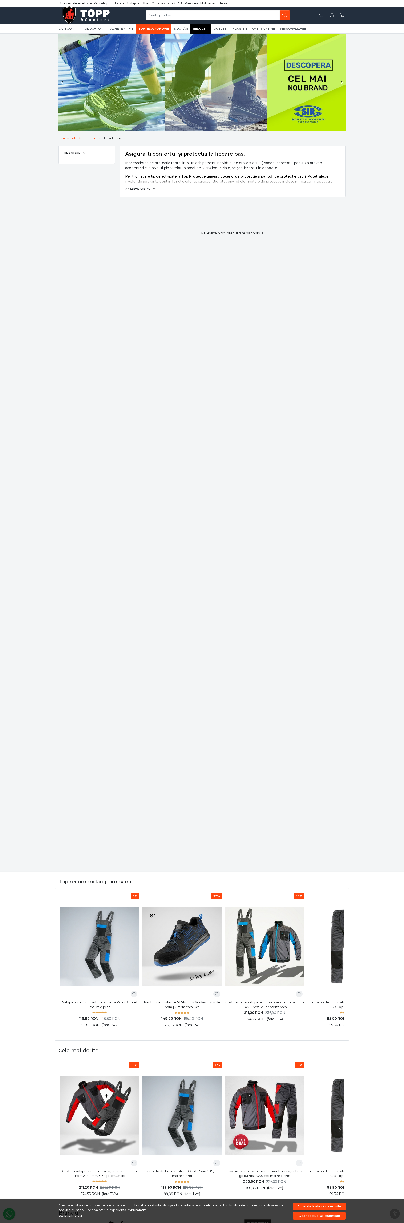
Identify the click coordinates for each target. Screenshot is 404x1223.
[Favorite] (322, 15)
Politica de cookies (243, 1205)
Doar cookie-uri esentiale (319, 1216)
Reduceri (201, 29)
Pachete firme (121, 29)
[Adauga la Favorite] (134, 994)
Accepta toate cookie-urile (319, 1206)
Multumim (208, 3)
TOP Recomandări (153, 29)
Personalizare (293, 29)
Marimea (191, 3)
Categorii (66, 29)
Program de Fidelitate (75, 3)
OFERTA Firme (263, 29)
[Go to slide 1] (198, 128)
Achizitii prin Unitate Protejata (117, 3)
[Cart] (342, 15)
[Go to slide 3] (203, 128)
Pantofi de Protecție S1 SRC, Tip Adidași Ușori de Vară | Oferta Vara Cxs (182, 1004)
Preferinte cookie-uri (74, 1216)
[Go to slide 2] (201, 128)
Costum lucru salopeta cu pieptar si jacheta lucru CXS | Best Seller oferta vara (264, 1004)
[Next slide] (341, 82)
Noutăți (181, 29)
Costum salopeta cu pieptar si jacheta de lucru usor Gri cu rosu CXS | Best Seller (99, 1173)
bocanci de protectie (238, 176)
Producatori (92, 29)
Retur (223, 3)
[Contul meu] (332, 15)
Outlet (220, 29)
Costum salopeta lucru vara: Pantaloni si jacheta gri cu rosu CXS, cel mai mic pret (265, 1173)
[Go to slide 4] (205, 128)
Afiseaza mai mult (140, 189)
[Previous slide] (62, 82)
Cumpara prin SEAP (167, 3)
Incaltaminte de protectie (77, 138)
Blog (145, 3)
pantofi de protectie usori (283, 176)
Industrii (239, 29)
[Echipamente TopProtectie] (86, 15)
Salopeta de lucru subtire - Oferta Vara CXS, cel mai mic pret (99, 1004)
